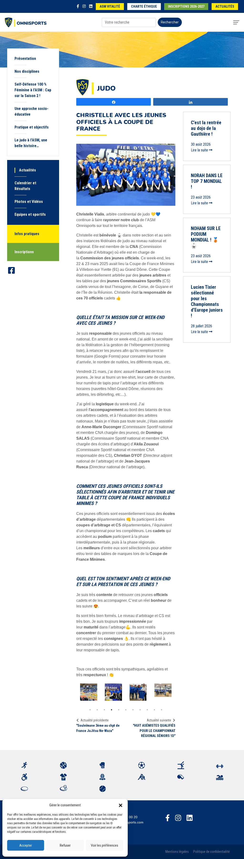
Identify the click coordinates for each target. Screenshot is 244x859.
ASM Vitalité (110, 7)
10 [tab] (154, 709)
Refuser (65, 845)
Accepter (25, 845)
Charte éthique (144, 7)
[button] (120, 805)
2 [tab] (97, 709)
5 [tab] (118, 709)
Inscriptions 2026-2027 (186, 7)
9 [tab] (147, 709)
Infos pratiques (27, 233)
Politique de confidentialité (211, 852)
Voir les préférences (104, 845)
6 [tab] (125, 709)
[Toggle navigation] (236, 22)
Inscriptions (24, 252)
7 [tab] (133, 709)
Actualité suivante (159, 720)
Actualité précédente (95, 720)
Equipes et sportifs (30, 214)
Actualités (224, 7)
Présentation (25, 58)
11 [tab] (161, 709)
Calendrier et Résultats (25, 186)
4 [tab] (111, 709)
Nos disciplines (27, 71)
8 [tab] (140, 709)
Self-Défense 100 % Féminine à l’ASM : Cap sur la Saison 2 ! (33, 90)
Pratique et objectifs (32, 127)
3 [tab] (104, 709)
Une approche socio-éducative (31, 111)
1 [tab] (90, 709)
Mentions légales (177, 852)
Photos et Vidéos (29, 201)
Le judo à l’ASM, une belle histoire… (31, 143)
